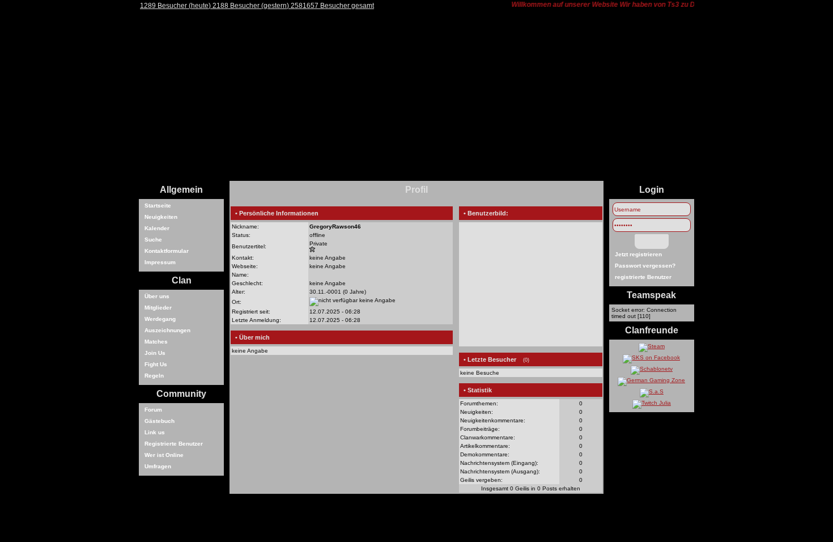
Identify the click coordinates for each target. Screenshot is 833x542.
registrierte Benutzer (643, 277)
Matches (156, 341)
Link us (154, 432)
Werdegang (160, 319)
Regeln (154, 375)
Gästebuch (159, 421)
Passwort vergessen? (645, 265)
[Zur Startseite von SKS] (416, 179)
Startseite (157, 205)
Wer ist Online (164, 455)
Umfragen (157, 466)
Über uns (156, 296)
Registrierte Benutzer (173, 444)
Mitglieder (158, 307)
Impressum (160, 262)
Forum (153, 409)
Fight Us (155, 364)
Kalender (156, 228)
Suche (153, 239)
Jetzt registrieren (638, 254)
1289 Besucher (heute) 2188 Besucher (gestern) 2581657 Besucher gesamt (257, 6)
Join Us (154, 353)
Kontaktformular (166, 251)
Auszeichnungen (167, 330)
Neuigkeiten (160, 217)
